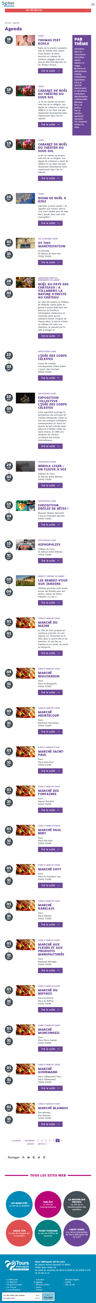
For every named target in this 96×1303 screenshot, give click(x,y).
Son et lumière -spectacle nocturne (78, 114)
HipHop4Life (49, 544)
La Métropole (12, 1279)
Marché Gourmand (47, 1070)
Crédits (68, 1282)
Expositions (79, 79)
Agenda (39, 1282)
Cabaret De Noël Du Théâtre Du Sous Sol (52, 94)
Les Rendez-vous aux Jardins (52, 582)
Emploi (39, 1287)
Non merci (37, 1296)
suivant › (31, 1143)
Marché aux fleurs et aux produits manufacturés (51, 949)
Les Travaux (11, 1287)
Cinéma (77, 74)
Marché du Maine (48, 624)
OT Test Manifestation (51, 244)
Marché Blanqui (53, 1108)
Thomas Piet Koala (49, 41)
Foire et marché (78, 83)
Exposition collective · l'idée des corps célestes (52, 402)
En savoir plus (9, 1298)
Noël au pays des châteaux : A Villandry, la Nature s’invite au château (53, 290)
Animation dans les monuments (80, 51)
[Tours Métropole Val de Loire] (7, 4)
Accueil (8, 23)
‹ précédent (29, 1140)
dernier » (42, 1143)
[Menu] (92, 4)
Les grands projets (14, 1284)
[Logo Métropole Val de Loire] (17, 1267)
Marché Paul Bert (49, 831)
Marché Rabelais (46, 906)
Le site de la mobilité (19, 1204)
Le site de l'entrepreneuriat (48, 1204)
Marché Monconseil (49, 1031)
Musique (78, 102)
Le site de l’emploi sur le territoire (19, 1233)
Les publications (13, 1290)
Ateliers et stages (79, 64)
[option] (19, 1204)
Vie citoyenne (80, 121)
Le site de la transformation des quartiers (77, 1204)
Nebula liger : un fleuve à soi (52, 467)
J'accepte (48, 1297)
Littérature (79, 93)
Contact (39, 1290)
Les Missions (12, 1282)
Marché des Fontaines (48, 792)
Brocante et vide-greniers (80, 69)
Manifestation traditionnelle (81, 97)
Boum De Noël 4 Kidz (52, 199)
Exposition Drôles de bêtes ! (53, 506)
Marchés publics (42, 1284)
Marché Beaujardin (48, 674)
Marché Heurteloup (48, 713)
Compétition (80, 76)
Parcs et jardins (78, 106)
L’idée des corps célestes (52, 357)
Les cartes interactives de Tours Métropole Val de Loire (77, 1233)
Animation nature (79, 58)
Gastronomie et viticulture (80, 89)
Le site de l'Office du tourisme (48, 1233)
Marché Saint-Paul (51, 753)
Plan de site (70, 1284)
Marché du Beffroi (48, 991)
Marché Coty (49, 869)
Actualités (40, 1279)
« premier (16, 1140)
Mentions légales (72, 1279)
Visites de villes (79, 125)
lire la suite (48, 70)
